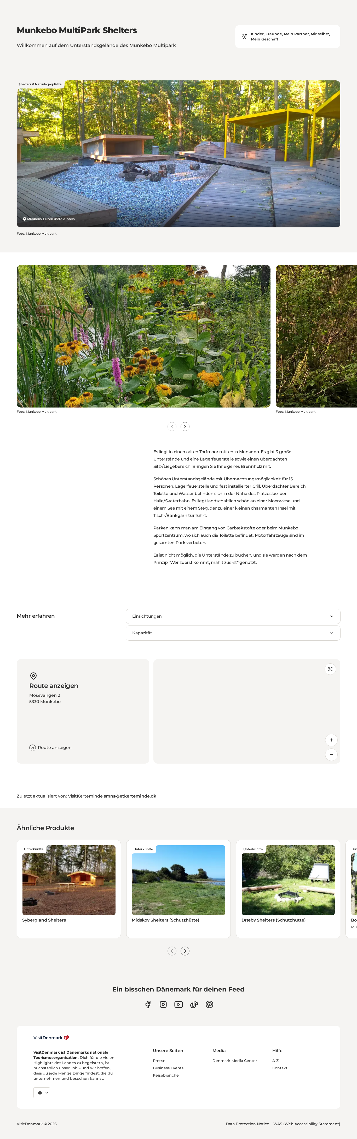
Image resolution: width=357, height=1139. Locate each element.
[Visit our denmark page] (147, 1004)
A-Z (275, 1060)
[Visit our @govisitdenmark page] (194, 1004)
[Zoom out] (331, 754)
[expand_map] (330, 669)
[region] (247, 711)
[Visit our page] (163, 1004)
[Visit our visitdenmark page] (178, 1004)
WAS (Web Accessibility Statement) (306, 1124)
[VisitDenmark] (51, 1037)
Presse (159, 1060)
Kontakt (279, 1068)
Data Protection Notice (247, 1124)
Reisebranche (166, 1075)
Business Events (168, 1068)
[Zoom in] (331, 740)
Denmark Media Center (234, 1060)
